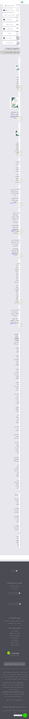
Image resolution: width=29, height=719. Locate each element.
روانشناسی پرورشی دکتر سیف (16, 436)
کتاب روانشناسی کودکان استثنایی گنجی (16, 484)
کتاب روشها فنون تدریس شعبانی (17, 418)
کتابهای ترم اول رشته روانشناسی (16, 510)
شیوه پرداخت (14, 588)
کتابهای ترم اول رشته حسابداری (16, 527)
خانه (18, 7)
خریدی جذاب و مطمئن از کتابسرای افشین (14, 664)
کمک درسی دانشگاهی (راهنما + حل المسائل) (14, 620)
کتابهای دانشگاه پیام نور (17, 409)
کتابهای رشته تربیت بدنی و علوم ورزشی (16, 386)
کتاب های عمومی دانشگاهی (14, 623)
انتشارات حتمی (14, 640)
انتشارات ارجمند (14, 642)
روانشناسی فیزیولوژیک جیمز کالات (16, 459)
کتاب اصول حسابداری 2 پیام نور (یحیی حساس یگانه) (16, 471)
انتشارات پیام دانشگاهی (14, 633)
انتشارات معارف (14, 637)
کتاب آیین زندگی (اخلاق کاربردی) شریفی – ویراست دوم (17, 448)
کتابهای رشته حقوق (17, 349)
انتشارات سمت (14, 631)
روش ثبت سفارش (14, 585)
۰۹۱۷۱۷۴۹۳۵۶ (15, 653)
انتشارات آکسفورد (14, 644)
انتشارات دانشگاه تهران (14, 635)
